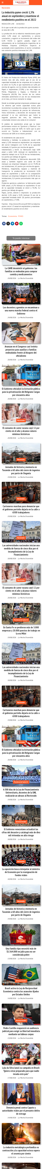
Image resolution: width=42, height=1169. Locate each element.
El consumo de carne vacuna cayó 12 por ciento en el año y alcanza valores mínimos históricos (21, 431)
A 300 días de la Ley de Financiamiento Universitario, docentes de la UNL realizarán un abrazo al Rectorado (21, 792)
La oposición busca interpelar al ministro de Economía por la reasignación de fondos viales (21, 872)
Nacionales (6, 8)
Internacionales (21, 822)
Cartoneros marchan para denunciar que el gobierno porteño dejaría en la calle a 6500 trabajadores (21, 509)
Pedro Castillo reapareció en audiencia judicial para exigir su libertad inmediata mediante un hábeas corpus (21, 1031)
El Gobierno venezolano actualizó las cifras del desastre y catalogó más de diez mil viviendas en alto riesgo (21, 832)
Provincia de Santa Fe (21, 620)
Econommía (12, 216)
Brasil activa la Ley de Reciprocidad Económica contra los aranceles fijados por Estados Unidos (21, 991)
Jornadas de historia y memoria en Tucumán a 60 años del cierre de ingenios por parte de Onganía (21, 470)
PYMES (20, 216)
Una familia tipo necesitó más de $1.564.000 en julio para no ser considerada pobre (21, 951)
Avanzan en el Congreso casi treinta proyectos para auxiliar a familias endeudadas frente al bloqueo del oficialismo (21, 351)
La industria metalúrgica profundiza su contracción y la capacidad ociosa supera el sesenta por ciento (21, 1150)
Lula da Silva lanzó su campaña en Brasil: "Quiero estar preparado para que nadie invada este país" (21, 1071)
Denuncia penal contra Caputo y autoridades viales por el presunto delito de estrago (21, 1110)
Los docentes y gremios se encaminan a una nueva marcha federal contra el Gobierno (21, 310)
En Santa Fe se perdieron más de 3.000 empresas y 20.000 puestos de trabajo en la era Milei (21, 630)
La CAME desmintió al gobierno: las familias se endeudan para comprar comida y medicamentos (21, 271)
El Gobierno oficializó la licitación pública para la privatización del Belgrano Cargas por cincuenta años (21, 391)
